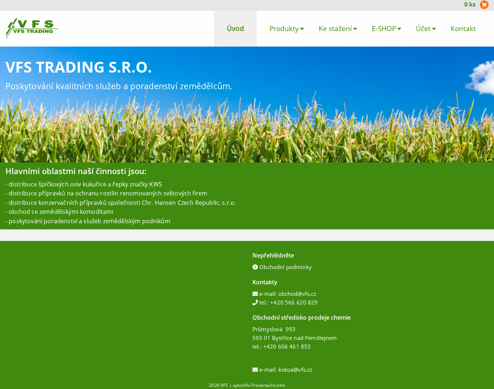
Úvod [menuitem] (235, 28)
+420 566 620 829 (294, 302)
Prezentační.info (268, 385)
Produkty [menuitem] (284, 28)
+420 (270, 346)
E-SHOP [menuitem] (384, 28)
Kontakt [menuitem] (463, 28)
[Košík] (484, 5)
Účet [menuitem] (423, 28)
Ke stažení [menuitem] (335, 28)
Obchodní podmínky (285, 267)
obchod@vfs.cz (297, 293)
